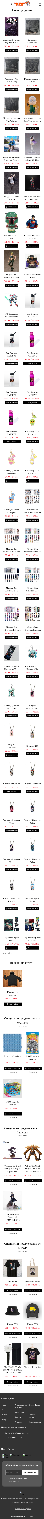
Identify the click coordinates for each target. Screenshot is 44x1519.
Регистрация (20, 1412)
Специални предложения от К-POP (22, 1245)
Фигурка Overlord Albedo (12, 197)
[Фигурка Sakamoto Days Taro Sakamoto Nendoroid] (32, 105)
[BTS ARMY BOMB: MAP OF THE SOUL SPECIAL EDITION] (12, 1354)
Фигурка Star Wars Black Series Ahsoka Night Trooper (32, 198)
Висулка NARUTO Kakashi (11, 899)
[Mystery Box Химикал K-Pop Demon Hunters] (11, 614)
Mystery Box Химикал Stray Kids (32, 511)
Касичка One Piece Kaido (32, 276)
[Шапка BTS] (12, 1311)
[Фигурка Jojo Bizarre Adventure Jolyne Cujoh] (11, 261)
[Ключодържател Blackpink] (32, 418)
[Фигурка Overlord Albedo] (11, 183)
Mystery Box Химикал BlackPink (11, 550)
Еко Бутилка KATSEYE (32, 315)
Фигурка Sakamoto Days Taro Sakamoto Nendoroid (32, 119)
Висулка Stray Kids (11, 784)
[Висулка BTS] (32, 733)
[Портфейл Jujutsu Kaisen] (11, 924)
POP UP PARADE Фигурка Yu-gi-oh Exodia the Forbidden (32, 1169)
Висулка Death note (32, 784)
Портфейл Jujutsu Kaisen (11, 938)
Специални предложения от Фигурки (22, 1130)
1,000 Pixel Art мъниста (32, 1057)
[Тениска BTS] (12, 1268)
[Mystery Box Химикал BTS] (11, 574)
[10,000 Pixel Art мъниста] (12, 1088)
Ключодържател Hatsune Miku (32, 667)
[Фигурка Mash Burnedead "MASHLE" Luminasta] (12, 1201)
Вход (4, 1420)
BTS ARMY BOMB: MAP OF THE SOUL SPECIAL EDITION (12, 1370)
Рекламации (6, 1410)
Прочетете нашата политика (22, 1502)
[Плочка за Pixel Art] (12, 1043)
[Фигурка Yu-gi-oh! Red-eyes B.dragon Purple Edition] (12, 1152)
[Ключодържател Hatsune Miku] (32, 653)
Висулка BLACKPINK (32, 706)
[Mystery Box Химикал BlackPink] (11, 535)
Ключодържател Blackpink (32, 432)
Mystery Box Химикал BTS (11, 589)
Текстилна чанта (32, 1281)
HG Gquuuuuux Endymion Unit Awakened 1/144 (12, 315)
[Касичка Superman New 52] (32, 222)
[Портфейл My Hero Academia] (32, 924)
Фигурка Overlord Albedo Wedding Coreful (32, 159)
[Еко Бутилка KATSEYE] (32, 300)
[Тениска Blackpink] (32, 1354)
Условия (32, 1410)
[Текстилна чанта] (32, 1268)
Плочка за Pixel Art (12, 1056)
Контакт (18, 1417)
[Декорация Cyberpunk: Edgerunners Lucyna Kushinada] (32, 26)
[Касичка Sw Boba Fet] (11, 222)
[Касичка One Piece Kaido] (32, 261)
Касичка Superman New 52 (32, 237)
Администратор (35, 1422)
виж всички (22, 1026)
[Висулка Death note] (32, 770)
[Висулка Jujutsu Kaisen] (32, 885)
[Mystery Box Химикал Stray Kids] (32, 496)
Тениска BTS (12, 1281)
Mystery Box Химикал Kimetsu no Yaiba (32, 629)
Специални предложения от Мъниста (22, 1020)
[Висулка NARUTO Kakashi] (11, 885)
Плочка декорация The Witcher (11, 119)
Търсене (18, 1422)
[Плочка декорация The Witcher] (11, 105)
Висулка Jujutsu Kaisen (32, 899)
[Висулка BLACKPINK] (32, 692)
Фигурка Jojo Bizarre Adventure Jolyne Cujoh (11, 276)
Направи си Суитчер (12, 993)
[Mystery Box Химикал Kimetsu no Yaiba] (32, 614)
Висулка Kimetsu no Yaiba (11, 821)
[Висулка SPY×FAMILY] (11, 731)
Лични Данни (34, 1405)
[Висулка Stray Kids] (11, 770)
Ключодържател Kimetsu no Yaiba (11, 667)
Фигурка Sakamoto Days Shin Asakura (11, 158)
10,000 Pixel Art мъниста (12, 1103)
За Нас (4, 1415)
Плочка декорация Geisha (32, 80)
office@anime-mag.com (20, 1433)
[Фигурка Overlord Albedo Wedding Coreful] (32, 144)
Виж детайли (32, 363)
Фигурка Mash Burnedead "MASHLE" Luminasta (12, 1217)
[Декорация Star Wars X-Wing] (11, 66)
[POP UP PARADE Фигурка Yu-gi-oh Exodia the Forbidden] (32, 1152)
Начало (4, 1405)
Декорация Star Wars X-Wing (11, 80)
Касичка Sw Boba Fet (11, 237)
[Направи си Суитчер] (12, 978)
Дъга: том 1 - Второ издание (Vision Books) (11, 41)
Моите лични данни (23, 1509)
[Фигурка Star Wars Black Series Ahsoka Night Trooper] (32, 183)
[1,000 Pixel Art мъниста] (32, 1043)
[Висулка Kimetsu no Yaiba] (11, 807)
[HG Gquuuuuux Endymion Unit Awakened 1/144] (11, 300)
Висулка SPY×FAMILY (11, 746)
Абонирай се (7, 953)
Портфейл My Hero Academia (32, 938)
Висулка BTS (32, 746)
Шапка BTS (12, 1324)
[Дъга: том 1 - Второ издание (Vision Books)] (11, 26)
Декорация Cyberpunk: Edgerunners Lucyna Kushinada (32, 41)
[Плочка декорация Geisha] (32, 66)
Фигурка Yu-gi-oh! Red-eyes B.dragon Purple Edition (12, 1169)
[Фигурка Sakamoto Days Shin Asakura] (11, 144)
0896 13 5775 (17, 1438)
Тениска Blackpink (32, 1367)
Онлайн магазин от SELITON (22, 1517)
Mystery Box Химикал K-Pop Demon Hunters (12, 629)
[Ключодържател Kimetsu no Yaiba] (11, 653)
